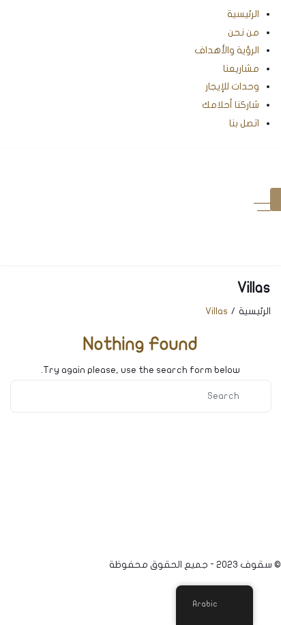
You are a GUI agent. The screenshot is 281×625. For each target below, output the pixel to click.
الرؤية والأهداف (226, 50)
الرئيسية (243, 14)
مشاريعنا (241, 69)
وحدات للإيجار (232, 86)
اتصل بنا (244, 123)
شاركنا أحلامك (230, 105)
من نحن (243, 32)
